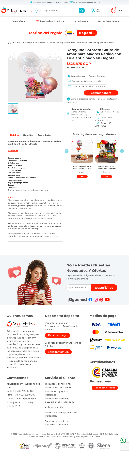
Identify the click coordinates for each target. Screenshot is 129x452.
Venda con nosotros (105, 388)
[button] (13, 108)
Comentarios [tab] (44, 135)
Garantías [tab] (28, 135)
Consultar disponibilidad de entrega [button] (88, 86)
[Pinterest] (101, 300)
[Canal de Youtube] (107, 300)
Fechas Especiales (107, 21)
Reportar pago (57, 335)
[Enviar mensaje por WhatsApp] (123, 440)
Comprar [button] (101, 92)
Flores (18, 43)
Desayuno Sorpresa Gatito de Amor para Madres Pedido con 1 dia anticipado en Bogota (70, 43)
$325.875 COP (79, 64)
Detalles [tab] (14, 135)
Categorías (17, 21)
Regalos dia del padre (51, 21)
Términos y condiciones (58, 383)
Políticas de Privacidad (58, 387)
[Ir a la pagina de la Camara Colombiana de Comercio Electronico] (105, 372)
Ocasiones (80, 21)
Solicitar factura (58, 351)
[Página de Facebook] (90, 300)
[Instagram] (96, 300)
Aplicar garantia (54, 407)
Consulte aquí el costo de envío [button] (86, 81)
